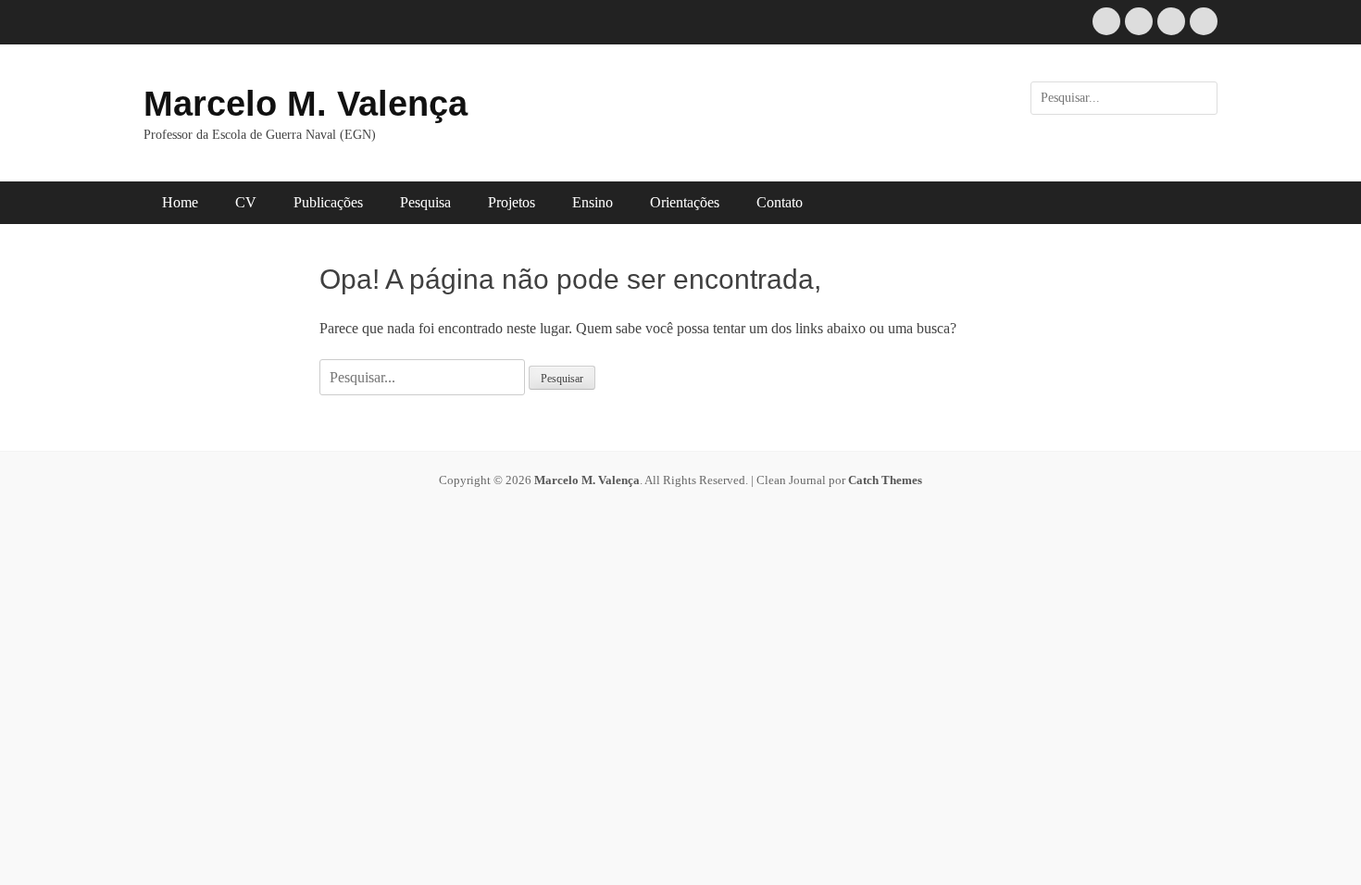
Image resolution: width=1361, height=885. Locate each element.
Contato (779, 202)
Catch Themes (885, 480)
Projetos (511, 202)
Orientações (684, 202)
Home (180, 202)
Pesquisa (425, 202)
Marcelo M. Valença (306, 103)
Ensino (592, 202)
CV (245, 202)
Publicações (328, 202)
